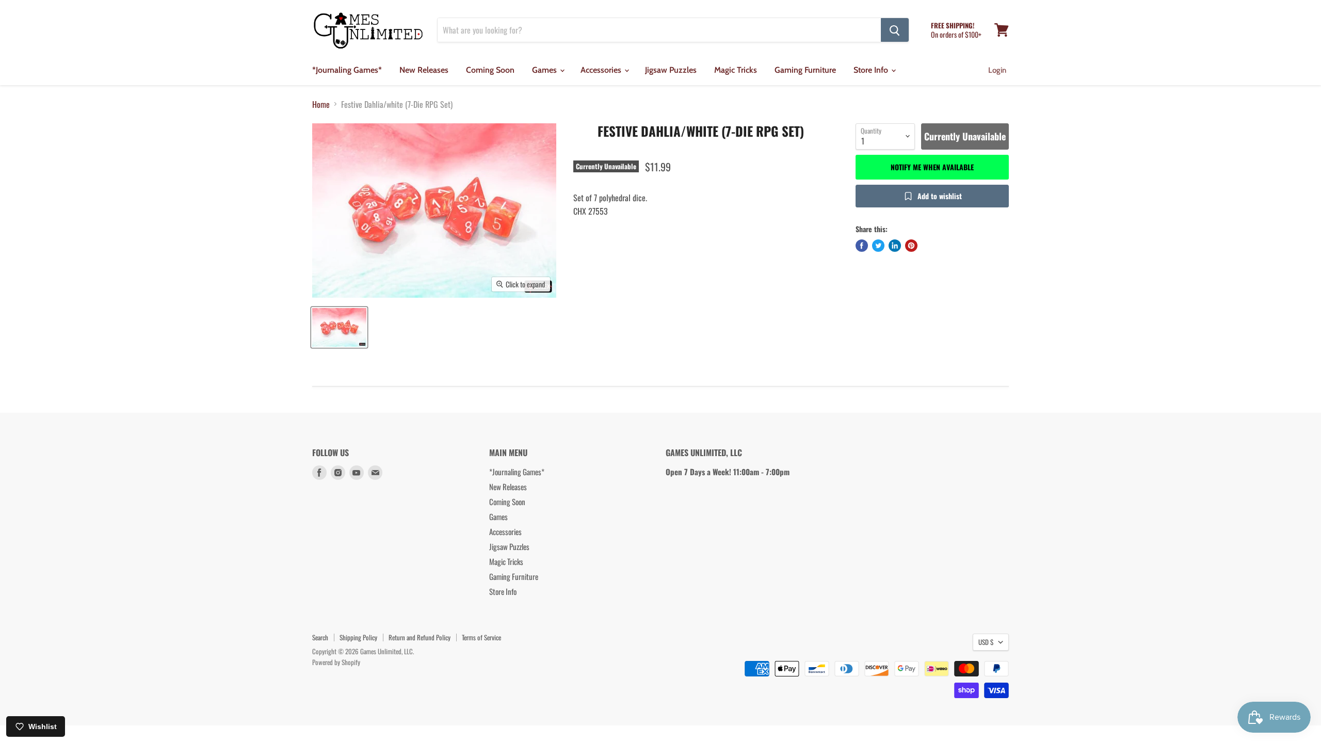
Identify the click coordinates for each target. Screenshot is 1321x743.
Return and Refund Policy (419, 637)
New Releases (423, 70)
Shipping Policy (358, 637)
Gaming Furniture (805, 70)
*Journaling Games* (347, 70)
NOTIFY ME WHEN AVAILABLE (932, 166)
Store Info (871, 70)
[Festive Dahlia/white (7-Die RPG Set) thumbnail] (339, 327)
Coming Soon (490, 70)
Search (320, 637)
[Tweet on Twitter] (878, 245)
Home (321, 104)
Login (997, 70)
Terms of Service (481, 637)
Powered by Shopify (336, 662)
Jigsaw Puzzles (671, 70)
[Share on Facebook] (862, 245)
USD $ (985, 642)
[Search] (895, 30)
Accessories (602, 70)
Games (545, 70)
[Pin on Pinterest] (911, 245)
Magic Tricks (735, 70)
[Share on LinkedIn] (895, 245)
